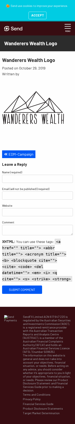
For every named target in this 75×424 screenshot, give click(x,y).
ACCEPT (37, 15)
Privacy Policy (31, 399)
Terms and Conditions (36, 394)
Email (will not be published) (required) (25, 189)
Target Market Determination (41, 413)
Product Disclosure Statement (45, 381)
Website (7, 205)
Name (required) (12, 172)
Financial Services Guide (38, 404)
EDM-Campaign (21, 154)
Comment (8, 222)
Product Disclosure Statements (43, 408)
